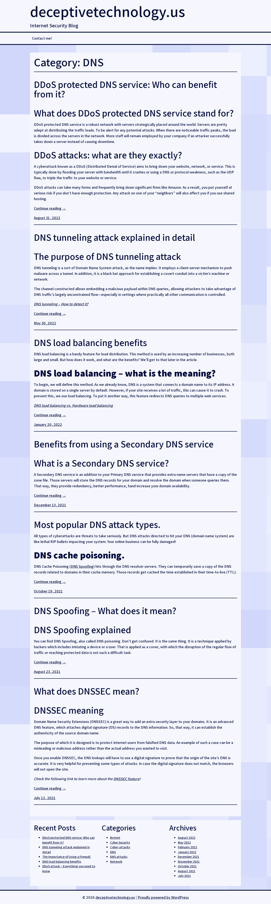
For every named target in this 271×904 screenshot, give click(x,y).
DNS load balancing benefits (90, 342)
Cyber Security (120, 842)
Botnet (115, 838)
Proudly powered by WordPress (163, 897)
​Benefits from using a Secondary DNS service (124, 444)
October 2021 (187, 866)
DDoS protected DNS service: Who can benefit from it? (125, 89)
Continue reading (50, 208)
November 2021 (189, 862)
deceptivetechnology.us (107, 11)
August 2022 (186, 838)
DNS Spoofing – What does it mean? (105, 610)
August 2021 (186, 871)
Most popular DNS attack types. (97, 524)
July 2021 (184, 876)
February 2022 (187, 847)
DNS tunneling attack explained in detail (114, 237)
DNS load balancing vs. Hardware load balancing (73, 405)
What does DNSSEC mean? (86, 691)
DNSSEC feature (126, 778)
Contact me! (42, 38)
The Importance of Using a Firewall (66, 857)
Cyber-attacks (120, 847)
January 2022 (187, 852)
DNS (113, 852)
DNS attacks (118, 857)
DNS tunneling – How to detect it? (61, 304)
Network (116, 862)
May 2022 (184, 842)
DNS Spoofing (82, 566)
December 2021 (188, 857)
